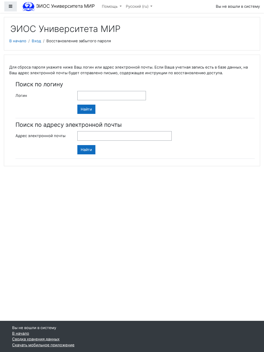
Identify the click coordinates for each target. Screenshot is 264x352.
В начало (17, 41)
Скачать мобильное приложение (43, 345)
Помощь (110, 6)
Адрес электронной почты (40, 135)
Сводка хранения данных (36, 339)
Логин (21, 95)
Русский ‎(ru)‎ (138, 6)
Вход (36, 41)
